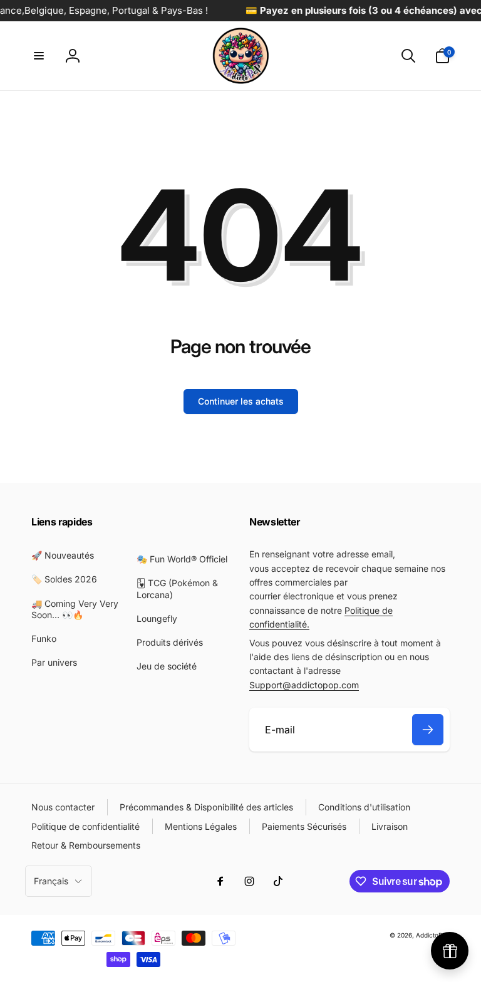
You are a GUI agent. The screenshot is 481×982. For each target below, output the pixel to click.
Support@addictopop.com (304, 685)
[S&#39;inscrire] (427, 729)
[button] (39, 56)
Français (51, 881)
